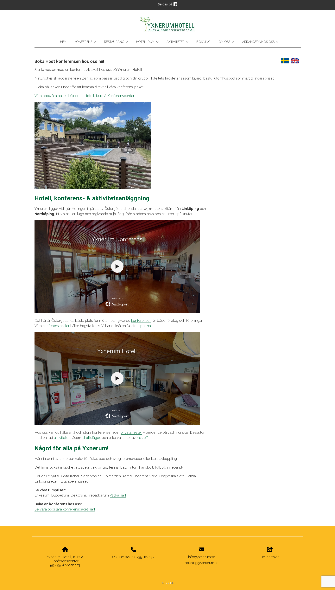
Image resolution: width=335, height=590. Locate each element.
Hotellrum (147, 42)
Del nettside (270, 557)
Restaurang (116, 42)
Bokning (203, 42)
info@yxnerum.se (201, 557)
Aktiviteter (177, 42)
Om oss (226, 42)
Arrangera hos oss (260, 42)
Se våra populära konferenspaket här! (65, 509)
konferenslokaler (56, 326)
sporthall (145, 326)
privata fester (131, 432)
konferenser (141, 320)
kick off (142, 438)
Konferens (85, 42)
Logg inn (167, 582)
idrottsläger (91, 438)
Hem (63, 42)
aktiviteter (62, 438)
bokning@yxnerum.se (201, 563)
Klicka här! (118, 495)
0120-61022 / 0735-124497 (133, 557)
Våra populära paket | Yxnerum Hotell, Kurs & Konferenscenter (84, 96)
